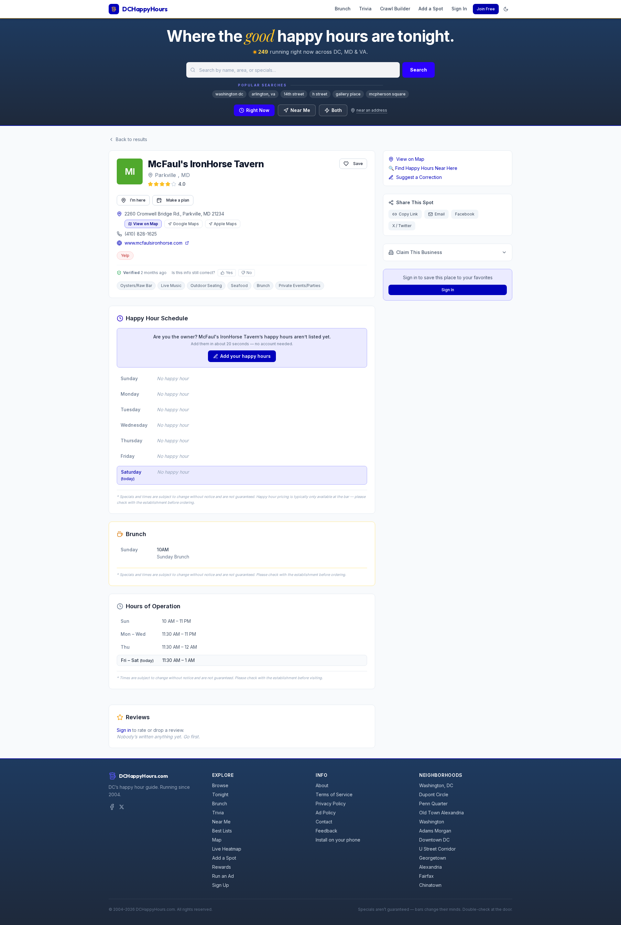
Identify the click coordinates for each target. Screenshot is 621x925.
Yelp (125, 255)
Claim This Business (419, 252)
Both (337, 110)
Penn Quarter (433, 803)
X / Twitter (401, 225)
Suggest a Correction (419, 177)
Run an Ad (223, 876)
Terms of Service (334, 794)
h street (319, 94)
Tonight (220, 794)
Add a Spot (431, 8)
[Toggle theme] (505, 9)
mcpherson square (387, 94)
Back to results (131, 139)
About (322, 785)
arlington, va (263, 94)
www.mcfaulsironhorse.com (153, 243)
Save (358, 163)
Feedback (326, 830)
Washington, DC (436, 785)
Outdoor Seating (206, 285)
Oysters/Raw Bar (136, 285)
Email (440, 214)
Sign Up (220, 885)
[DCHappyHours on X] (121, 806)
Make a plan (177, 200)
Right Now (257, 110)
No (249, 272)
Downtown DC (434, 839)
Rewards (221, 867)
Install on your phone (338, 839)
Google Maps (186, 223)
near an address (371, 110)
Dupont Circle (433, 794)
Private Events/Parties (300, 285)
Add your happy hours (245, 356)
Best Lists (222, 830)
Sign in (124, 730)
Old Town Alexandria (441, 812)
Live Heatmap (226, 849)
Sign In (459, 8)
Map (217, 839)
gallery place (348, 94)
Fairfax (426, 876)
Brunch (343, 8)
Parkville (165, 175)
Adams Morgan (435, 830)
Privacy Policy (331, 803)
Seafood (239, 285)
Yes (229, 272)
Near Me (300, 110)
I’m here (138, 200)
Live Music (171, 285)
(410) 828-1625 (141, 234)
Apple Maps (225, 223)
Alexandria (430, 867)
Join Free (486, 8)
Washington (431, 821)
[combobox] (293, 70)
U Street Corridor (437, 849)
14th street (294, 94)
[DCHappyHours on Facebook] (112, 807)
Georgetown (432, 858)
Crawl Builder (395, 8)
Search (418, 69)
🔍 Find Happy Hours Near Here (422, 168)
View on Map (145, 223)
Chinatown (430, 885)
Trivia (365, 8)
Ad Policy (326, 812)
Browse (220, 785)
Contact (324, 821)
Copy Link (408, 214)
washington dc (229, 94)
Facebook (464, 214)
